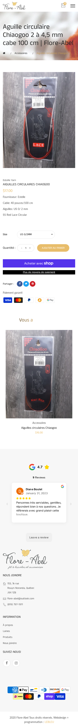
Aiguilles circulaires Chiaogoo (39, 428)
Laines (6, 631)
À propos (8, 625)
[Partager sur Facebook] (20, 284)
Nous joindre (10, 643)
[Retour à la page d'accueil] (5, 53)
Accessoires (21, 53)
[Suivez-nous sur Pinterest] (32, 284)
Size (5, 234)
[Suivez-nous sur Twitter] (26, 284)
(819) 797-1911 (15, 604)
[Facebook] (6, 663)
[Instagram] (16, 663)
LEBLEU (49, 721)
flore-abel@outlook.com (20, 598)
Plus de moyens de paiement (39, 272)
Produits (7, 637)
